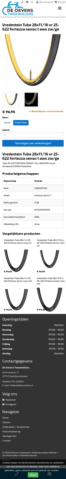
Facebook (10, 399)
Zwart (7, 122)
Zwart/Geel (21, 122)
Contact (6, 440)
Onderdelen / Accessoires (15, 426)
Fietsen (6, 422)
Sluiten (33, 475)
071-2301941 (18, 381)
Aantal (5, 130)
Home (5, 417)
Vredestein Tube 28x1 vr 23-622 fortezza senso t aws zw (17, 241)
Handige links (9, 436)
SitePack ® (53, 452)
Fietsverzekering (11, 431)
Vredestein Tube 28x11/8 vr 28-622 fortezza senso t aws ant (51, 281)
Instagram (10, 404)
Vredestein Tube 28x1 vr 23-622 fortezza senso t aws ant (18, 279)
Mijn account (46, 2)
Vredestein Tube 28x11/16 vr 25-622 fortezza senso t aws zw (51, 243)
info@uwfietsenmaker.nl (21, 385)
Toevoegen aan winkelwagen (33, 143)
